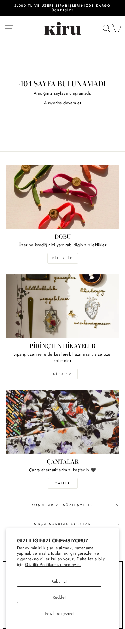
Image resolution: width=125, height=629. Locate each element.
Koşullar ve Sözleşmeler (62, 505)
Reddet (59, 597)
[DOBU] (62, 197)
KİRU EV (62, 373)
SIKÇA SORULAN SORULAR (62, 524)
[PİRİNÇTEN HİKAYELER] (62, 306)
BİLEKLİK (62, 258)
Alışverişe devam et (62, 103)
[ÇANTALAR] (62, 422)
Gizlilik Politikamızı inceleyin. (53, 564)
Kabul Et (59, 581)
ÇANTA (63, 483)
